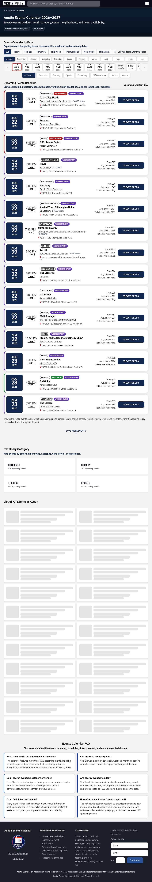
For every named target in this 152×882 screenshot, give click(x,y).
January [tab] (70, 59)
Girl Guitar (45, 381)
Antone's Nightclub (48, 298)
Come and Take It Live (50, 124)
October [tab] (33, 59)
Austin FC (45, 207)
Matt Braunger (47, 316)
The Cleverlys (47, 272)
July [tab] (142, 59)
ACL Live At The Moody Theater (54, 253)
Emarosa (44, 120)
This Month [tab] (104, 52)
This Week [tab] (56, 52)
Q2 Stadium (45, 211)
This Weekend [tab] (72, 52)
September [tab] (21, 59)
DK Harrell (45, 294)
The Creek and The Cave (51, 341)
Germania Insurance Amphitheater (56, 101)
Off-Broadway (99, 75)
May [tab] (118, 59)
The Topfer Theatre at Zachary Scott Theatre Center (61, 231)
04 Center (44, 276)
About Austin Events (18, 853)
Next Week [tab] (89, 52)
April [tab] (106, 59)
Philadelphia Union (64, 207)
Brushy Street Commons (51, 189)
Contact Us (18, 858)
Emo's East (45, 167)
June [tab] (131, 59)
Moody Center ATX (48, 146)
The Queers (46, 403)
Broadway (82, 75)
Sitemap (69, 876)
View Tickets (131, 100)
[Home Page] (14, 3)
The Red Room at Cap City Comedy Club (58, 320)
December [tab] (58, 59)
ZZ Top (43, 249)
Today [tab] (16, 52)
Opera (125, 75)
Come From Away (47, 227)
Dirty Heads (53, 97)
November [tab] (46, 59)
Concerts (43, 75)
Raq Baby (45, 185)
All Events (28, 75)
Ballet (114, 75)
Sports (69, 75)
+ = (112, 860)
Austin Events (9, 10)
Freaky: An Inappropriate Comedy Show (61, 338)
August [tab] (9, 59)
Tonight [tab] (28, 52)
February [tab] (82, 59)
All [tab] (7, 52)
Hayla (43, 163)
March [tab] (94, 59)
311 (42, 97)
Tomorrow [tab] (41, 52)
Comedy (56, 75)
